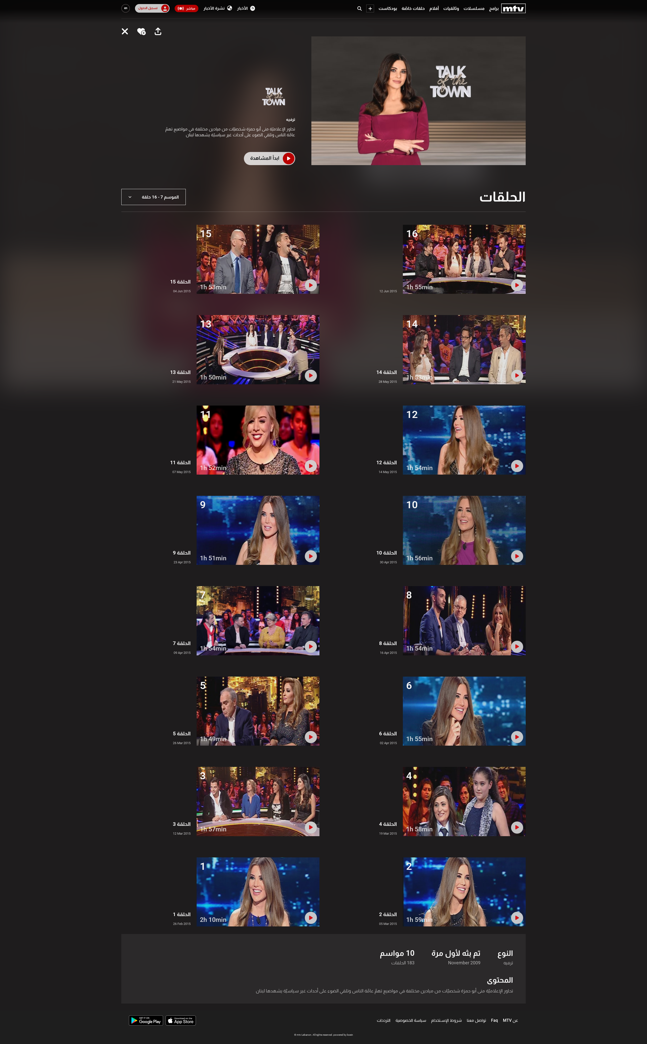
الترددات (383, 1020)
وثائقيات (451, 8)
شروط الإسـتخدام (446, 1020)
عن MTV (510, 1020)
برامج (494, 8)
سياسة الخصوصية (411, 1020)
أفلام (434, 8)
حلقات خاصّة (413, 8)
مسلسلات (474, 8)
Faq (494, 1020)
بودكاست (388, 8)
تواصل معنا (476, 1020)
